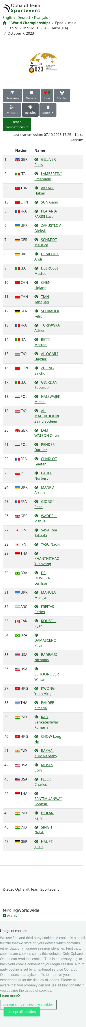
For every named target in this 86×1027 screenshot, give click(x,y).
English (9, 17)
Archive (12, 915)
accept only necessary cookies (28, 1004)
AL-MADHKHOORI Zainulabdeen (46, 416)
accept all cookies (22, 1012)
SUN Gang (49, 202)
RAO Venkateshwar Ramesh (46, 722)
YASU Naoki (50, 544)
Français (41, 17)
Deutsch (24, 17)
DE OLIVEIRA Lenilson (42, 578)
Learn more (9, 996)
